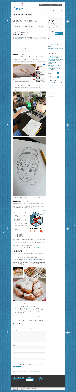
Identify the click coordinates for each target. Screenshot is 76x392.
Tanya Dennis (18, 314)
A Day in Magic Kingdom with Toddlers (55, 62)
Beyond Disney (55, 10)
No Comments (42, 316)
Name (14, 345)
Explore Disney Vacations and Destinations (55, 48)
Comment (15, 330)
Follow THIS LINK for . (22, 308)
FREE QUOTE (58, 33)
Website (14, 357)
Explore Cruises (50, 46)
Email (14, 351)
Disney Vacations (48, 10)
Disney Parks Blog (18, 37)
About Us (36, 10)
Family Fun (36, 316)
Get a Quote (61, 10)
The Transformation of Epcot (19, 320)
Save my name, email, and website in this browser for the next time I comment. (29, 364)
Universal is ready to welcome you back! (37, 320)
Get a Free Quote (51, 42)
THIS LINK (18, 51)
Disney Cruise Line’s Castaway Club (54, 68)
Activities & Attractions (31, 316)
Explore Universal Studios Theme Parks (55, 50)
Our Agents (42, 10)
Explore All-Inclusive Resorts (53, 44)
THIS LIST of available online (34, 259)
